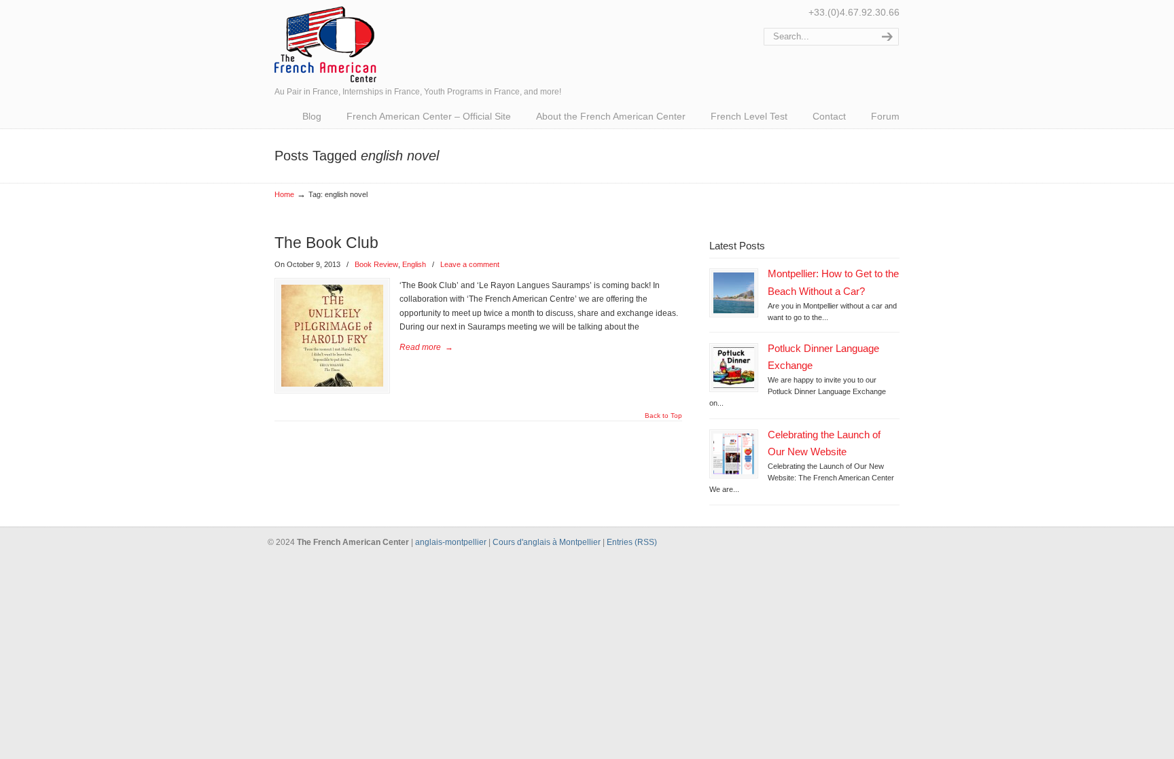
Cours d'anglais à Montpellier (547, 542)
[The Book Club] (332, 336)
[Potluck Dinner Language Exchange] (733, 367)
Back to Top (663, 415)
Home (284, 194)
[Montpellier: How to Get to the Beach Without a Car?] (733, 292)
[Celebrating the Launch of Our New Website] (733, 454)
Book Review (376, 264)
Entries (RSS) (632, 542)
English (414, 264)
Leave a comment (469, 264)
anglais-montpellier (450, 542)
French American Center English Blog (325, 43)
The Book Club (326, 242)
